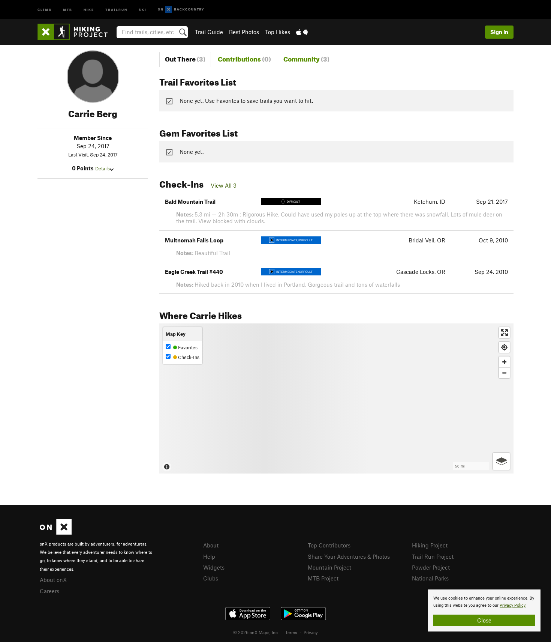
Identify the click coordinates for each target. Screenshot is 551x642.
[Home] (76, 32)
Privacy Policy (513, 605)
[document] (484, 610)
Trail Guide (209, 32)
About (211, 545)
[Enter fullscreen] (504, 332)
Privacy (311, 632)
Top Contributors (329, 545)
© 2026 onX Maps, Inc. (256, 632)
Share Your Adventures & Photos (349, 556)
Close (484, 620)
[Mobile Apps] (302, 32)
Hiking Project (430, 545)
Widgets (214, 567)
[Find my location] (504, 347)
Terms (291, 632)
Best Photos (244, 32)
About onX (53, 579)
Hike (89, 9)
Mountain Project (329, 567)
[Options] (501, 461)
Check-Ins (188, 357)
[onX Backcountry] (181, 9)
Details (102, 168)
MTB (67, 9)
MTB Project (323, 578)
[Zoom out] (504, 372)
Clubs (210, 578)
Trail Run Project (433, 556)
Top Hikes (277, 32)
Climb (44, 9)
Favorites (187, 347)
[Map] (336, 398)
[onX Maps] (56, 532)
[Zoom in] (504, 361)
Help (209, 556)
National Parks (430, 578)
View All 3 (224, 185)
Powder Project (431, 567)
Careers (49, 591)
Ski (143, 9)
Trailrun (116, 9)
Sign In (499, 32)
